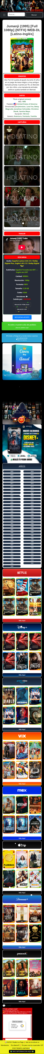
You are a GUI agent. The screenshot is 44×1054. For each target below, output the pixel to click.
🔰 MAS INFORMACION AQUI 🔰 (22, 1051)
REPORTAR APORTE (22, 317)
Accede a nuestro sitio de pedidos (22, 326)
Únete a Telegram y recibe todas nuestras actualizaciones (22, 337)
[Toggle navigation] (4, 15)
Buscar (34, 15)
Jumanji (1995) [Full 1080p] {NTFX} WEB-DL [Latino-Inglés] (22, 30)
